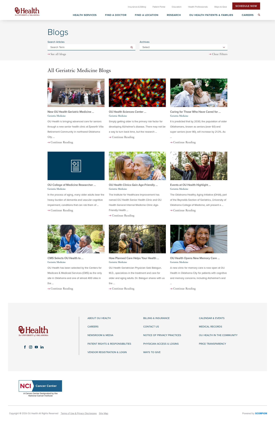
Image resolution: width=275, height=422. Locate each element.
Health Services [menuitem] (85, 15)
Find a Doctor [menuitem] (115, 15)
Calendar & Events (212, 318)
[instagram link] (31, 347)
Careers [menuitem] (248, 15)
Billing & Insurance (156, 318)
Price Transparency (212, 343)
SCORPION (261, 413)
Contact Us (151, 326)
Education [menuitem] (176, 6)
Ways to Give (152, 352)
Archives (144, 42)
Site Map (103, 413)
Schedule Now (246, 6)
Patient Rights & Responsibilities (109, 343)
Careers (93, 326)
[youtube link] (36, 347)
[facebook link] (25, 347)
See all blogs (58, 54)
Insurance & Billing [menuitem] (137, 6)
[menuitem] (259, 15)
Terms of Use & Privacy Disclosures (79, 413)
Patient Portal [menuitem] (159, 6)
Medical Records (210, 326)
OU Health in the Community (218, 335)
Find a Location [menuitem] (146, 15)
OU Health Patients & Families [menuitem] (211, 15)
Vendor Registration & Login (107, 352)
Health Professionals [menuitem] (198, 6)
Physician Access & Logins (161, 343)
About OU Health (99, 318)
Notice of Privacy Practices (162, 335)
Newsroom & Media (100, 335)
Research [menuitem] (174, 15)
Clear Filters (219, 54)
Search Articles (56, 42)
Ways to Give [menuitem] (220, 6)
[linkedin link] (42, 347)
